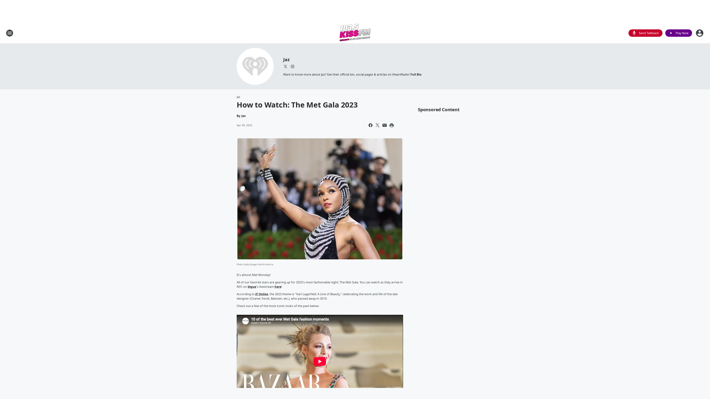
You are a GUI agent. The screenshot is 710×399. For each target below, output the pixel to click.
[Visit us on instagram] (292, 66)
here (278, 287)
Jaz (286, 59)
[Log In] (700, 33)
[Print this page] (391, 125)
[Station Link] (355, 33)
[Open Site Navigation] (9, 33)
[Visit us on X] (285, 66)
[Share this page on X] (377, 125)
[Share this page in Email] (384, 125)
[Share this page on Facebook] (370, 125)
